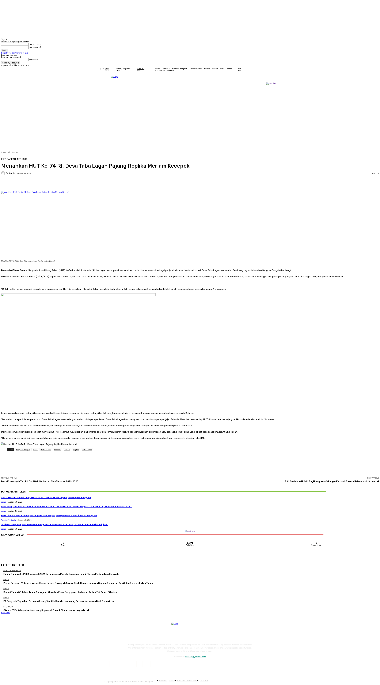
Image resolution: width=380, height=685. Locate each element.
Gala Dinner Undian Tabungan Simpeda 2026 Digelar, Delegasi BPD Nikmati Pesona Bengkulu (49, 515)
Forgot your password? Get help (14, 53)
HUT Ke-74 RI (46, 450)
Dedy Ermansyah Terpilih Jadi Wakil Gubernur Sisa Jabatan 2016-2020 (39, 481)
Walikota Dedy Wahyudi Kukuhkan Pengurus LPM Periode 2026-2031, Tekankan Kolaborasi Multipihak (54, 524)
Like (63, 542)
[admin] (3, 173)
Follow (190, 542)
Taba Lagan (87, 450)
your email (33, 60)
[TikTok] (139, 664)
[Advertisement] (190, 125)
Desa (35, 450)
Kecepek (57, 450)
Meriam (67, 450)
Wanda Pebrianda (8, 520)
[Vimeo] (274, 69)
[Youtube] (278, 69)
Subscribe (316, 542)
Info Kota (21, 159)
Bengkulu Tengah (23, 450)
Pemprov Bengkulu (12, 571)
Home (3, 152)
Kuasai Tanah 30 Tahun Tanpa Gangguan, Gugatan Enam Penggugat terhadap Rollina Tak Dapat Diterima (60, 592)
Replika (76, 450)
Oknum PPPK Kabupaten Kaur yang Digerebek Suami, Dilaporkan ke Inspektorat (46, 610)
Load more (5, 612)
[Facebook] (264, 69)
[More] (76, 183)
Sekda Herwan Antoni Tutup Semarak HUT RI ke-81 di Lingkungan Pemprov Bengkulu (46, 497)
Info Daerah (13, 152)
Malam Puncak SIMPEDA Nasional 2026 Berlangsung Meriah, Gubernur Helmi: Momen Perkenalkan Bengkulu (61, 574)
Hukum (6, 580)
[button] (276, 97)
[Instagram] (267, 69)
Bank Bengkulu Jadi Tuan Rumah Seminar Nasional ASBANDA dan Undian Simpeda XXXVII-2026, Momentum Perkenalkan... (66, 506)
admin (12, 173)
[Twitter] (271, 69)
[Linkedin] (123, 664)
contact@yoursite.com (195, 657)
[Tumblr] (148, 664)
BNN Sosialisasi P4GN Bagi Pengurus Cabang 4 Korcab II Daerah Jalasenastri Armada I (332, 481)
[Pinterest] (131, 664)
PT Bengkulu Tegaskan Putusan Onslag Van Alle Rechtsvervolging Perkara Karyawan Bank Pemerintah (59, 601)
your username (35, 44)
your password (35, 47)
